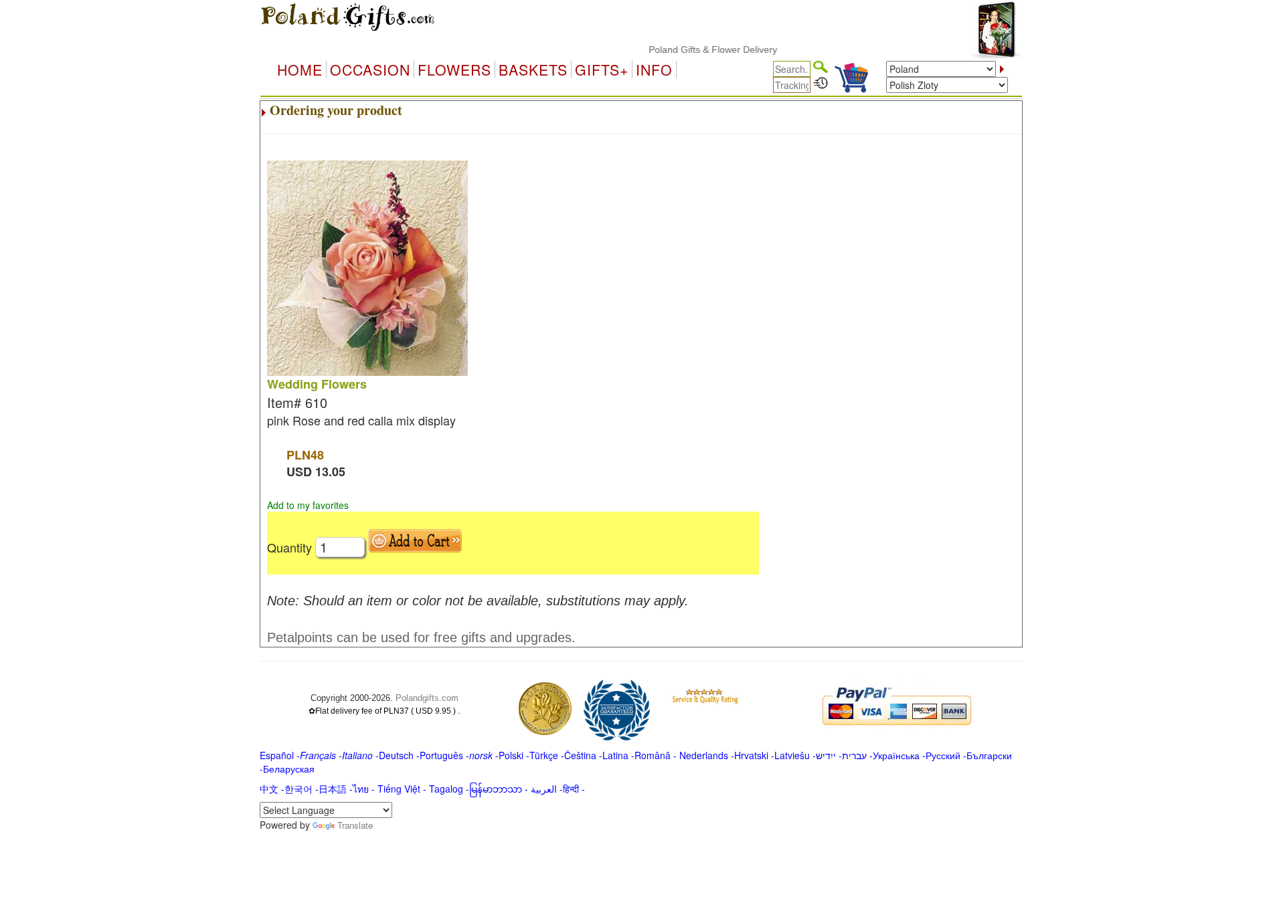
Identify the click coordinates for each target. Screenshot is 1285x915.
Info (654, 69)
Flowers (454, 69)
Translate (355, 825)
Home (300, 69)
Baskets (533, 69)
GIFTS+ (601, 69)
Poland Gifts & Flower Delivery (698, 49)
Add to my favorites (308, 505)
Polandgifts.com (427, 698)
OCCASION (370, 69)
